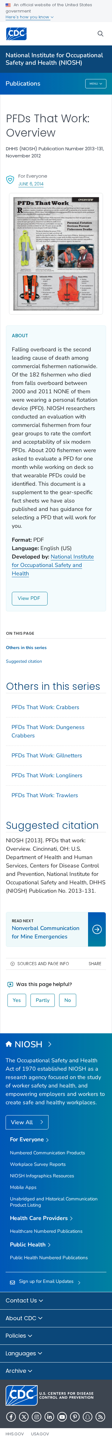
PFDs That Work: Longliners (47, 775)
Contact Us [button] (22, 1300)
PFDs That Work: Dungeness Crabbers (48, 731)
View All (22, 1122)
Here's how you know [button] (28, 17)
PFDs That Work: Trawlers (45, 795)
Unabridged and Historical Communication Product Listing (54, 1202)
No (67, 1000)
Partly (42, 1000)
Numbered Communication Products (47, 1153)
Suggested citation (24, 661)
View (23, 598)
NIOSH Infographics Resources (42, 1176)
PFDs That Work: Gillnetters (47, 755)
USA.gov (40, 1434)
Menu (94, 84)
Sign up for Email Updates (46, 1281)
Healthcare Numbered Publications (46, 1231)
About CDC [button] (22, 1318)
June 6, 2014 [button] (31, 183)
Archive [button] (17, 1371)
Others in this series (26, 648)
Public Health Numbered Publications (49, 1258)
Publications (23, 83)
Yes (17, 1000)
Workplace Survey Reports (38, 1164)
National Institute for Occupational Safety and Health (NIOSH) (54, 59)
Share (95, 964)
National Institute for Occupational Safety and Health (53, 565)
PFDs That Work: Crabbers (45, 707)
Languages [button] (22, 1353)
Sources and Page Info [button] (43, 964)
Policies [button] (17, 1335)
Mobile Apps (23, 1187)
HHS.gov (15, 1434)
